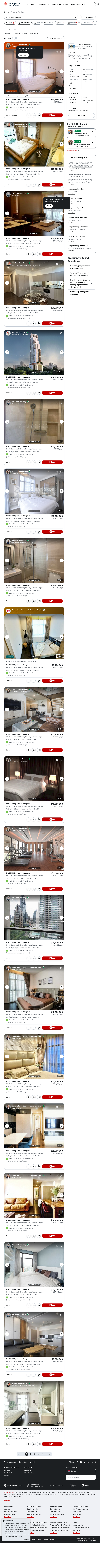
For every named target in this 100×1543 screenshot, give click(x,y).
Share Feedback (29, 1473)
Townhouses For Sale (34, 1514)
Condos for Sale (32, 1509)
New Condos (77, 1511)
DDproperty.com (9, 1492)
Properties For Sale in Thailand (60, 1525)
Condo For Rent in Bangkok (35, 1525)
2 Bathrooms (72, 229)
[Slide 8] (39, 233)
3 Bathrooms (82, 229)
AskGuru (7, 1509)
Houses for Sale (32, 1511)
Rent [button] (32, 4)
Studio (70, 211)
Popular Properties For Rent (37, 1522)
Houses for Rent (55, 1511)
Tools (75, 1522)
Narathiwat (80, 201)
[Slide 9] (39, 91)
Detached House (86, 167)
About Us (7, 1470)
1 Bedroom (77, 211)
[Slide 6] (33, 91)
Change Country (71, 1468)
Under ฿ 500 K (72, 192)
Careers (6, 1475)
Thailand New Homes (80, 1506)
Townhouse (72, 168)
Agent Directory (72, 150)
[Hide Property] (56, 52)
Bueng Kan (71, 201)
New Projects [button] (42, 4)
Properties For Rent (57, 1506)
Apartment (79, 168)
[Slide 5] (32, 91)
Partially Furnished (85, 248)
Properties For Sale (34, 1506)
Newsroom (27, 1470)
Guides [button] (65, 4)
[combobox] (41, 17)
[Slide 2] (30, 302)
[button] (73, 62)
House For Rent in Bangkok (35, 1530)
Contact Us (28, 1467)
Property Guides (9, 1514)
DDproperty (8, 1506)
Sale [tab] (8, 29)
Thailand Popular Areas (58, 1522)
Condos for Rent (55, 1509)
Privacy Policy (24, 1529)
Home (6, 12)
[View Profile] (18, 45)
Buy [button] (25, 4)
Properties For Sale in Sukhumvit (60, 1530)
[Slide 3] (30, 233)
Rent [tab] (15, 29)
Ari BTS (79, 239)
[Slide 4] (30, 91)
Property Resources (10, 1511)
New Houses (77, 1514)
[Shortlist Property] (61, 52)
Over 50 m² (80, 220)
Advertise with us (77, 4)
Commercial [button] (56, 4)
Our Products (8, 1473)
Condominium (76, 167)
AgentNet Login (78, 1525)
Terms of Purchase (48, 1539)
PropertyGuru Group (11, 1467)
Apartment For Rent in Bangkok (37, 1527)
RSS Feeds (76, 1530)
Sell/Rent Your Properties (81, 1527)
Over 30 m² (71, 220)
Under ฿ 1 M (82, 192)
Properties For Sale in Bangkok (60, 1527)
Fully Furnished (73, 248)
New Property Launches (80, 1509)
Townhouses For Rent (57, 1514)
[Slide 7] (36, 91)
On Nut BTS (71, 239)
